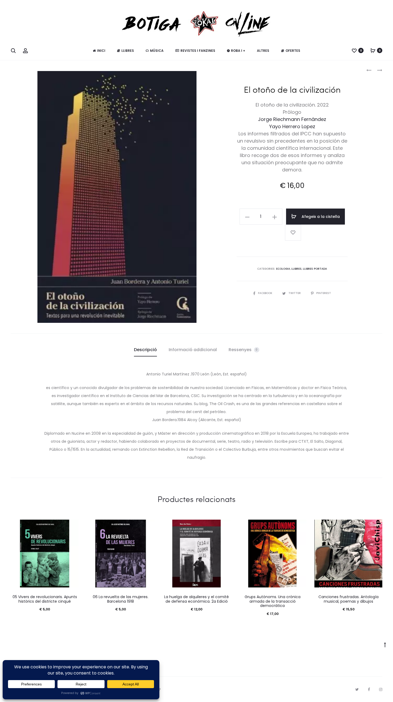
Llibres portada (315, 269)
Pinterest (323, 293)
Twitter (295, 293)
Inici (101, 50)
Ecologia (283, 269)
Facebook (265, 293)
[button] (247, 216)
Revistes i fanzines (197, 50)
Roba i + (238, 50)
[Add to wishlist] (293, 233)
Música (157, 50)
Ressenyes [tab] (243, 350)
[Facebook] (369, 689)
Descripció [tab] (145, 350)
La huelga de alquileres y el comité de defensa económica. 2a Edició (196, 599)
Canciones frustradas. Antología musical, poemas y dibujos (348, 599)
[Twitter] (357, 689)
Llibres (127, 50)
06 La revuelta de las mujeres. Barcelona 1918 (120, 599)
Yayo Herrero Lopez (292, 126)
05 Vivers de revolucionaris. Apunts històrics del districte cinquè (45, 599)
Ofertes (293, 50)
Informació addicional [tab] (193, 350)
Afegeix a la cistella (320, 216)
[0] (354, 50)
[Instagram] (380, 689)
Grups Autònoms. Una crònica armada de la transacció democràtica (272, 601)
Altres (263, 50)
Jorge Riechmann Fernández (292, 119)
